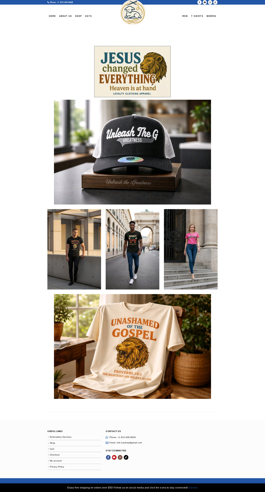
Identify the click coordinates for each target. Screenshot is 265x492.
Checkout (55, 454)
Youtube (114, 457)
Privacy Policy (57, 466)
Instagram (120, 457)
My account (56, 460)
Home (52, 16)
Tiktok (126, 457)
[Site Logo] (132, 12)
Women (211, 16)
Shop (78, 16)
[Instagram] (210, 2)
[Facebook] (199, 2)
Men (185, 16)
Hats (88, 16)
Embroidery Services (60, 437)
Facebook (108, 457)
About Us (65, 16)
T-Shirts (197, 16)
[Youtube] (205, 2)
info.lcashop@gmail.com (129, 442)
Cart (52, 449)
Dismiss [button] (193, 487)
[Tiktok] (215, 2)
